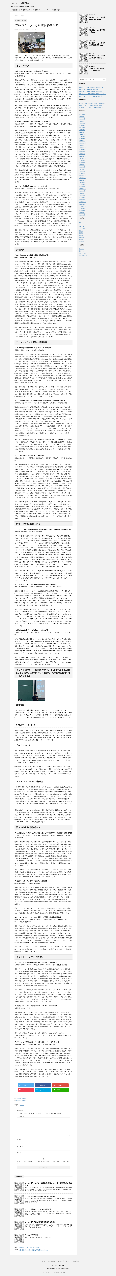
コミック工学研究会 (20, 3)
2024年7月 (82, 134)
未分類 (81, 233)
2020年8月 (82, 193)
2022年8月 (82, 162)
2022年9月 (82, 160)
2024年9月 (82, 132)
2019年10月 (82, 206)
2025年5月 (82, 130)
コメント (20, 1116)
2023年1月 (82, 154)
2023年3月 (82, 151)
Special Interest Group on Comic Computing (58, 1268)
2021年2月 (82, 186)
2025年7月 (82, 127)
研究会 (81, 239)
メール (20, 1146)
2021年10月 (82, 180)
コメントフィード (84, 253)
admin (22, 1105)
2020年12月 (82, 189)
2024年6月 (82, 136)
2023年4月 (82, 149)
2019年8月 (82, 208)
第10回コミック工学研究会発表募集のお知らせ (33, 1250)
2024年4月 (82, 138)
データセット (82, 228)
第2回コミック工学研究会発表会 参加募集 (91, 103)
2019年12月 (82, 202)
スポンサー (46, 10)
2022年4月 (82, 167)
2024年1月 (82, 141)
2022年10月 (82, 158)
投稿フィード (82, 251)
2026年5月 (82, 119)
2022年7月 (82, 165)
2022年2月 (82, 171)
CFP (80, 224)
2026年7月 (82, 114)
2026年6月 (82, 117)
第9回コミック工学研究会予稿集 (29, 1247)
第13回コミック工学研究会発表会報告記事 (97, 18)
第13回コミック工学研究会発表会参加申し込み (97, 44)
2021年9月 (82, 182)
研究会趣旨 (36, 10)
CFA (80, 222)
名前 (19, 1139)
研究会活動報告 (25, 10)
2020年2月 (82, 199)
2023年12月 (82, 143)
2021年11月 (82, 178)
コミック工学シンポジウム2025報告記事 (38, 1209)
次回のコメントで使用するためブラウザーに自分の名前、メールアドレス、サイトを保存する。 (43, 1162)
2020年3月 (82, 197)
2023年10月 (82, 147)
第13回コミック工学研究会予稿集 (88, 89)
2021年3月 (82, 184)
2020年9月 (82, 191)
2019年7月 (82, 210)
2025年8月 (82, 125)
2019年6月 (82, 213)
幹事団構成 (15, 10)
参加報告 (18, 1100)
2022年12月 (82, 156)
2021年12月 (82, 175)
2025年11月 (82, 121)
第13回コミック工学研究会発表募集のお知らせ (97, 57)
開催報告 (24, 1098)
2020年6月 (82, 195)
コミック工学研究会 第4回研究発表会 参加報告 (40, 1196)
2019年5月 (82, 215)
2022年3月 (82, 169)
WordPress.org (83, 255)
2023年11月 (82, 145)
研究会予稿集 (56, 10)
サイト (19, 1152)
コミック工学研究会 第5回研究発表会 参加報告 (40, 1222)
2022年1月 (82, 173)
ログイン (81, 249)
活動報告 (18, 1098)
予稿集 (81, 231)
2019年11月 (82, 204)
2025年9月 (82, 123)
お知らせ (81, 226)
